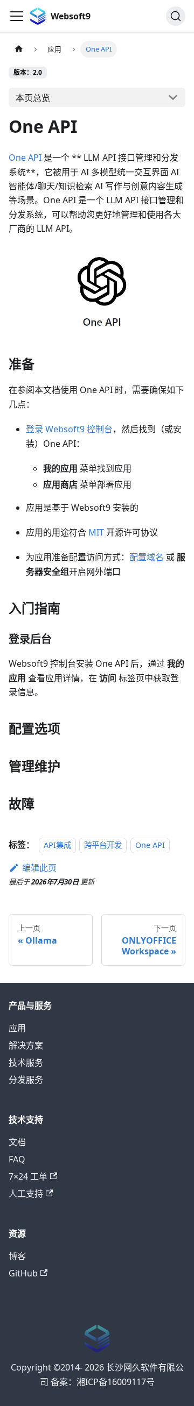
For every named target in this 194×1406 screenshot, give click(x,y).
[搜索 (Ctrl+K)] (175, 16)
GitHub (23, 1273)
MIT (96, 532)
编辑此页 (39, 868)
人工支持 (26, 1194)
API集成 (57, 845)
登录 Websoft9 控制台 (69, 429)
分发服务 (26, 1080)
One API (25, 157)
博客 (17, 1256)
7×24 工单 (28, 1176)
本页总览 (33, 98)
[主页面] (19, 49)
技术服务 (26, 1062)
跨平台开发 (103, 845)
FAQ (17, 1159)
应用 (17, 1028)
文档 (17, 1142)
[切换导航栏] (17, 16)
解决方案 (26, 1045)
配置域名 (146, 557)
